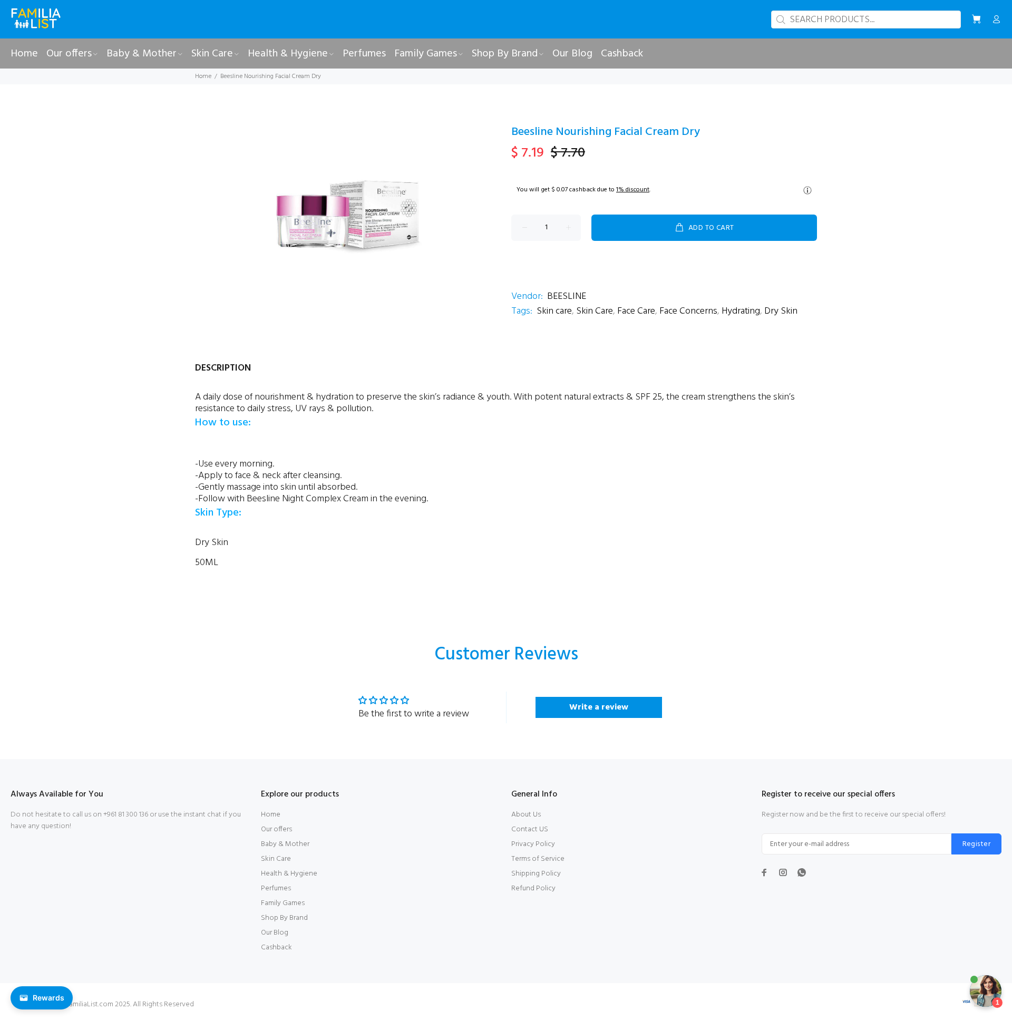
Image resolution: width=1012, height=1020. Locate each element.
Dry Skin (780, 311)
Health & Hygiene (289, 874)
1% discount (632, 189)
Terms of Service (538, 859)
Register (976, 844)
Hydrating (741, 311)
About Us (526, 815)
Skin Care (594, 311)
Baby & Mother (285, 844)
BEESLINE (566, 296)
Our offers (276, 829)
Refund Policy (533, 888)
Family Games (283, 903)
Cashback (276, 947)
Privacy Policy (533, 844)
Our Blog (274, 933)
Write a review (598, 707)
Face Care (636, 311)
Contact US (529, 829)
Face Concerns (688, 311)
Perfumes (276, 888)
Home (203, 76)
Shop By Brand (284, 918)
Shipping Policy (536, 874)
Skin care (554, 311)
